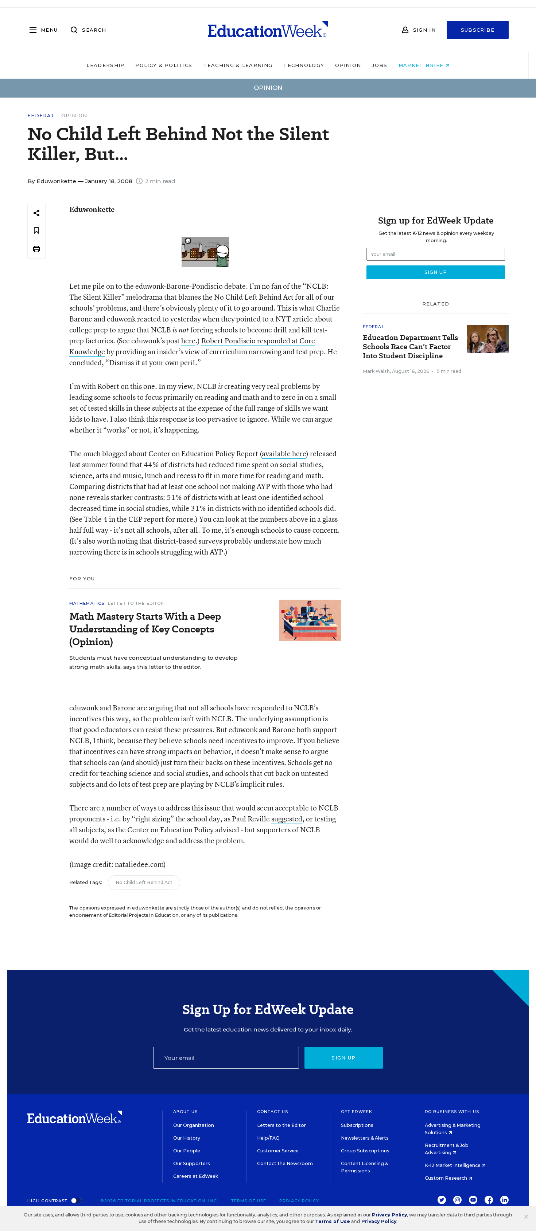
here (188, 341)
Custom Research (446, 1178)
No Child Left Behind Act (144, 882)
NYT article (294, 319)
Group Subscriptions (365, 1150)
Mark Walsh (376, 371)
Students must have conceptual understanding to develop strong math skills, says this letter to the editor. (153, 662)
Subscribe (478, 30)
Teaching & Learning (238, 65)
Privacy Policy (299, 1200)
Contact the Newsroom (285, 1163)
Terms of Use (248, 1200)
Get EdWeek (356, 1111)
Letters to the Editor (281, 1125)
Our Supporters (191, 1163)
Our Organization (193, 1125)
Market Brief (422, 65)
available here (284, 453)
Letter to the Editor (136, 603)
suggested (286, 819)
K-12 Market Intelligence (453, 1165)
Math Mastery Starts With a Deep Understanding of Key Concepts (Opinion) (145, 629)
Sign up (343, 1058)
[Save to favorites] (36, 231)
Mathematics (86, 603)
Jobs (379, 65)
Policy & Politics (163, 65)
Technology (303, 65)
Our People (186, 1150)
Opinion (348, 65)
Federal (41, 115)
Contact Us (272, 1111)
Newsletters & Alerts (365, 1138)
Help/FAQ (268, 1138)
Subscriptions (357, 1125)
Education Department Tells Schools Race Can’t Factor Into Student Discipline (410, 346)
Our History (186, 1138)
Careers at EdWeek (195, 1176)
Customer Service (278, 1150)
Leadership (105, 65)
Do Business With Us (452, 1111)
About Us (185, 1111)
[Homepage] (268, 30)
